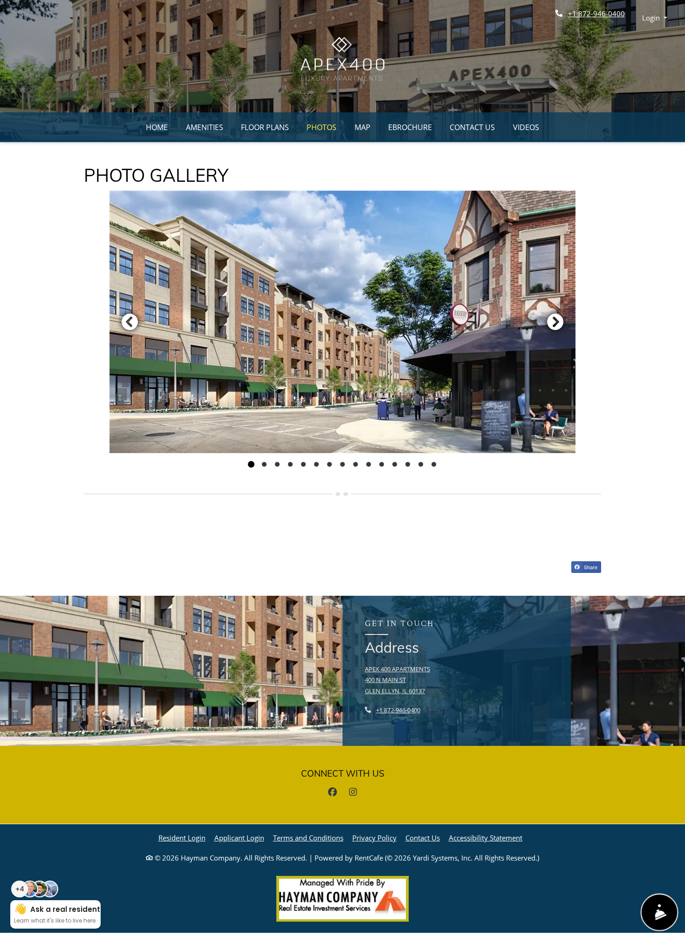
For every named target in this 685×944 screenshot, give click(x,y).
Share (589, 567)
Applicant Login (239, 837)
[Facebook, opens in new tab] (332, 792)
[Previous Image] (129, 321)
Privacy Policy (374, 837)
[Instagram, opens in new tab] (352, 792)
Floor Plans (265, 127)
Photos (321, 127)
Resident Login (182, 837)
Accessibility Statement (485, 837)
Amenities (204, 127)
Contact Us (472, 127)
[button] (655, 17)
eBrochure (410, 127)
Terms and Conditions (308, 837)
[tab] (251, 464)
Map (362, 127)
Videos (526, 127)
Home (157, 127)
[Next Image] (555, 321)
